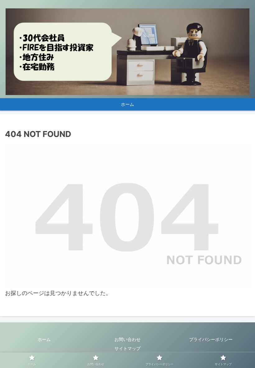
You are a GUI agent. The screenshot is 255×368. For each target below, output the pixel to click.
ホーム (44, 339)
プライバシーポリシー (211, 339)
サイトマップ (127, 348)
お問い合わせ (127, 339)
